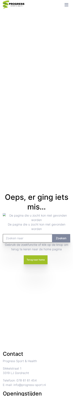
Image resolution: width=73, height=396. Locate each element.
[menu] (66, 3)
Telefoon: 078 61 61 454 (20, 380)
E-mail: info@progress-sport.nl (24, 385)
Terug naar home (36, 259)
